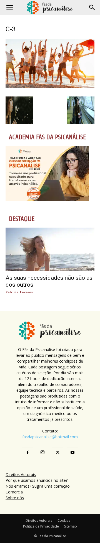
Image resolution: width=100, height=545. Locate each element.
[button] (9, 7)
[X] (57, 452)
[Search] (92, 7)
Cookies (64, 520)
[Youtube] (72, 452)
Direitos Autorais (21, 474)
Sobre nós (15, 497)
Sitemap (70, 526)
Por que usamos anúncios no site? (37, 480)
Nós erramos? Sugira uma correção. (38, 486)
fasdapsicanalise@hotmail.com (50, 436)
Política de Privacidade (41, 526)
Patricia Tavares (19, 292)
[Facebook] (27, 452)
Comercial (15, 492)
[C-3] (50, 86)
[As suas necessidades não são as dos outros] (50, 249)
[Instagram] (42, 452)
